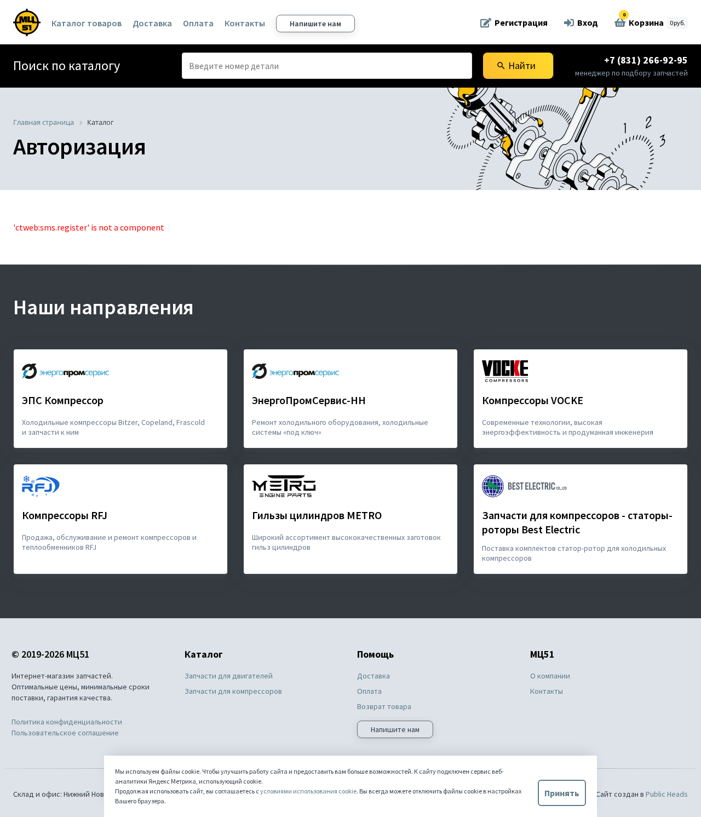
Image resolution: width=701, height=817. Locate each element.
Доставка (152, 23)
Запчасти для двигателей (229, 676)
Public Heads (667, 794)
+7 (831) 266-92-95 (646, 60)
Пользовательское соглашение (65, 733)
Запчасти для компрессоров (233, 691)
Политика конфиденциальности (67, 722)
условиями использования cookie (308, 791)
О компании (550, 676)
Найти (516, 65)
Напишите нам (315, 23)
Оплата (198, 23)
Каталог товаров (86, 23)
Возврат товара (384, 706)
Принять (561, 792)
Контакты (245, 23)
